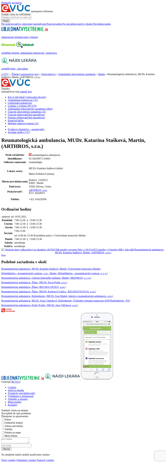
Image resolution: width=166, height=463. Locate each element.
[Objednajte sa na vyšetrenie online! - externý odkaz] (23, 378)
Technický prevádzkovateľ (21, 393)
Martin (101, 74)
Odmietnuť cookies (26, 460)
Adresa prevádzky (14, 426)
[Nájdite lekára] (63, 378)
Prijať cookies (8, 460)
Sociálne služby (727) (19, 132)
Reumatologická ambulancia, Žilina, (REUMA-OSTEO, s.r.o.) (33, 287)
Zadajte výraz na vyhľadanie (16, 14)
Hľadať (6, 21)
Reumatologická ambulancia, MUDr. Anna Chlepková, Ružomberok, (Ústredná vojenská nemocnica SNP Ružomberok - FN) (65, 300)
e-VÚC (5, 74)
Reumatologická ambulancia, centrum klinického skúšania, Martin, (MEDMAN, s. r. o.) (46, 278)
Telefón (8, 429)
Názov (8, 419)
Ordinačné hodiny (14, 422)
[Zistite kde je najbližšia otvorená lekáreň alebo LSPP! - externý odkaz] (97, 378)
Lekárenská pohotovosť (20, 103)
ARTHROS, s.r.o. (38, 190)
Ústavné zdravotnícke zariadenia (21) (27, 111)
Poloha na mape (13, 432)
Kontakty (12, 404)
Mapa (3, 255)
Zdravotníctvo (48, 74)
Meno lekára (11, 435)
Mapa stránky (15, 402)
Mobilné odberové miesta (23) (23, 123)
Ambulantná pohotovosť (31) (23, 100)
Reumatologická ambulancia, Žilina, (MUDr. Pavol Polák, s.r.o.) (34, 282)
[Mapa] (83, 251)
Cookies (12, 387)
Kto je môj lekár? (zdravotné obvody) (27, 97)
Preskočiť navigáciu (11, 2)
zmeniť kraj (26, 91)
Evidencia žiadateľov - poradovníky (26, 129)
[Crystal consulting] (8, 311)
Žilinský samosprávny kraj (25, 74)
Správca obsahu (16, 390)
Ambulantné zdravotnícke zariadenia (76, 74)
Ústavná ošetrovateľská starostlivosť (26, 114)
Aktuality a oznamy (18, 399)
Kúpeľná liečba (16, 120)
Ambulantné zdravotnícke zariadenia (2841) (30, 108)
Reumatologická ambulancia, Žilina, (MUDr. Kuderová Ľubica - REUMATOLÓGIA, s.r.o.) (48, 291)
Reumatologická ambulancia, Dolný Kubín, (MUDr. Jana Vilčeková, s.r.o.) (39, 305)
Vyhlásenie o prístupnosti (20, 396)
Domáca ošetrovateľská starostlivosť (26, 117)
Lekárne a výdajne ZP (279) (22, 106)
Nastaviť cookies (45, 460)
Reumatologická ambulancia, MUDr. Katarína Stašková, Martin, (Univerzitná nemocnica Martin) (51, 268)
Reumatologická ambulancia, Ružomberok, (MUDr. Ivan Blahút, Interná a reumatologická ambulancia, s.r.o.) (57, 296)
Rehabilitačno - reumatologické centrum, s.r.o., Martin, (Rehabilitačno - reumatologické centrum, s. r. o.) (54, 273)
